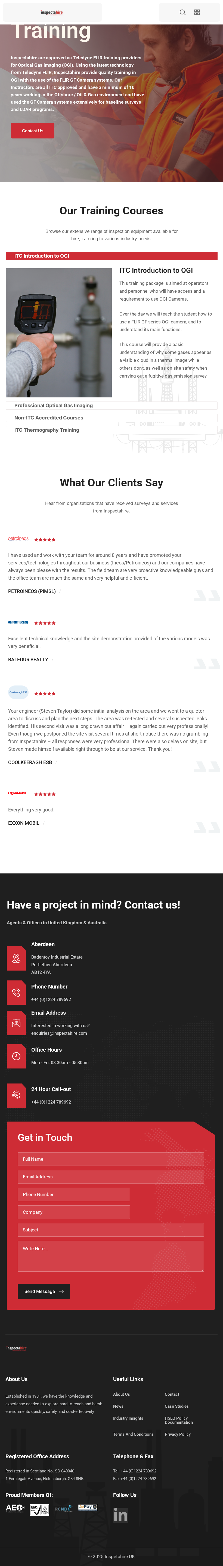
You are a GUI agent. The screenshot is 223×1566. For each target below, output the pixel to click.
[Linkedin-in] (120, 1515)
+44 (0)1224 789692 (51, 999)
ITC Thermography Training (46, 430)
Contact (172, 1394)
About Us (121, 1394)
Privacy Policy (178, 1434)
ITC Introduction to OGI (41, 256)
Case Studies (177, 1406)
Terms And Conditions (133, 1434)
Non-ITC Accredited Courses (48, 418)
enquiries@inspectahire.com (59, 1033)
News (118, 1406)
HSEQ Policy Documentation (179, 1420)
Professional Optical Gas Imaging (53, 405)
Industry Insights (128, 1418)
